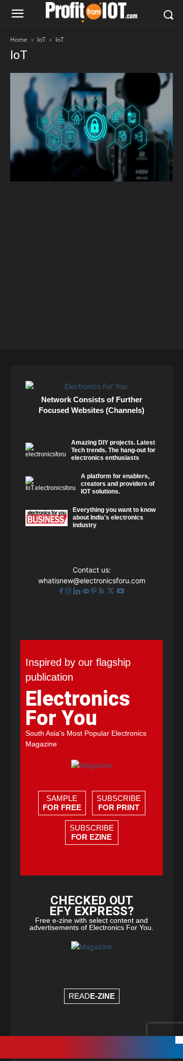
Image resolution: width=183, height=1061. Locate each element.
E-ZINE (102, 996)
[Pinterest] (95, 591)
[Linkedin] (78, 591)
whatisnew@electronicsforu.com (91, 580)
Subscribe (119, 803)
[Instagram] (69, 591)
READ (92, 996)
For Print (118, 807)
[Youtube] (120, 591)
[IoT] (91, 178)
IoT (41, 39)
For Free (62, 807)
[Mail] (87, 591)
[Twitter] (111, 591)
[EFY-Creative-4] (91, 1055)
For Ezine (91, 837)
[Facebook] (62, 591)
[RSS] (102, 591)
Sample (62, 803)
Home (18, 39)
